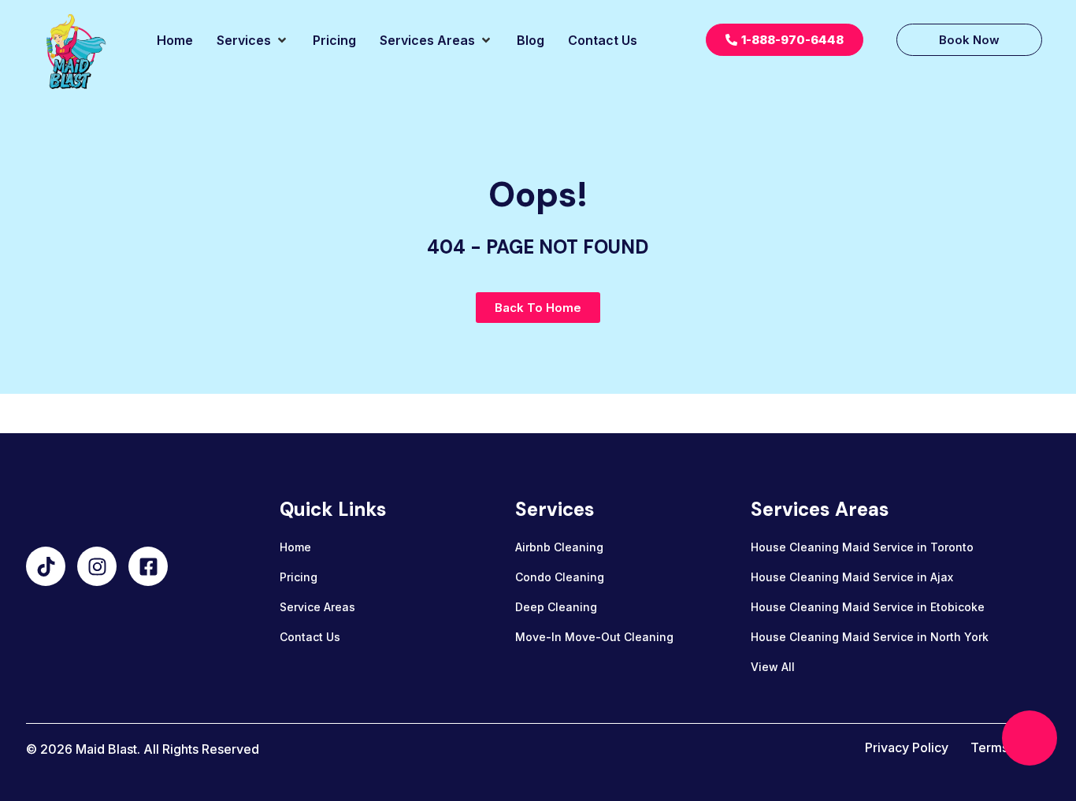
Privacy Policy (906, 747)
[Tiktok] (45, 566)
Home (295, 547)
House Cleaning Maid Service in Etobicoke (868, 607)
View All (773, 666)
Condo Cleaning (559, 577)
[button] (253, 40)
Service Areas (317, 607)
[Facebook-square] (148, 566)
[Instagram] (97, 566)
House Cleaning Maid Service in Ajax (852, 577)
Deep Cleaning (556, 607)
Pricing (298, 577)
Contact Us (310, 636)
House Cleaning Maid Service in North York (870, 636)
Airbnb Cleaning (559, 547)
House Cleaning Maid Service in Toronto (862, 547)
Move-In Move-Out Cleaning (594, 636)
